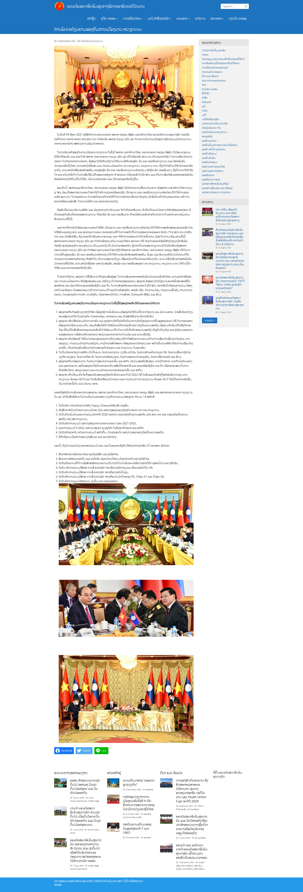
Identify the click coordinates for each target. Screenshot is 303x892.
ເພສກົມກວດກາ (209, 141)
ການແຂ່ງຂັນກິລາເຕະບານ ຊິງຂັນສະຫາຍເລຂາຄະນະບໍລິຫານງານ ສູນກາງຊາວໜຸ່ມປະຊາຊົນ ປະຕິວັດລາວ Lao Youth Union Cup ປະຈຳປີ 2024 (192, 790)
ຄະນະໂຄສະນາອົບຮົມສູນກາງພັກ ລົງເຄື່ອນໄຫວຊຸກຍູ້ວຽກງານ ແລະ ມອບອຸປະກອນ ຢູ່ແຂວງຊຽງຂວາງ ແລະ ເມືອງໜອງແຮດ (230, 261)
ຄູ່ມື (203, 106)
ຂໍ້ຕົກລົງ (205, 93)
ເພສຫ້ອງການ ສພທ (211, 179)
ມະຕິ (204, 115)
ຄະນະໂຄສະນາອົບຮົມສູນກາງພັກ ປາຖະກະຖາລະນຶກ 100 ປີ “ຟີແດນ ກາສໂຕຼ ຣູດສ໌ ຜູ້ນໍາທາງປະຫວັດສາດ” (230, 282)
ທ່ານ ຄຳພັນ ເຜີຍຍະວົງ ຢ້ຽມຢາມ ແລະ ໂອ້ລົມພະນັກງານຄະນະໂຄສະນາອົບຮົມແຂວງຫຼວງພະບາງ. (228, 215)
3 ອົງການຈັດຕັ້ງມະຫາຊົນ (214, 50)
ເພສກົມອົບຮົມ (209, 158)
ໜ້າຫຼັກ (91, 18)
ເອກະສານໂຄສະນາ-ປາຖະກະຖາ (216, 192)
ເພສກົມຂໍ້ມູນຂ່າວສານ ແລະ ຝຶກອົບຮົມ (220, 145)
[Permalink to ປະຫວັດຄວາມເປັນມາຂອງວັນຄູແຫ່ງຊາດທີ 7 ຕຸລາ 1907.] (113, 826)
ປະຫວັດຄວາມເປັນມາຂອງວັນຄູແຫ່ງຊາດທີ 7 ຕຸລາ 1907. (137, 828)
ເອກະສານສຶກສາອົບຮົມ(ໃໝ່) (215, 183)
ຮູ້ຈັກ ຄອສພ (108, 18)
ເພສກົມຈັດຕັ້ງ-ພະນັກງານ (213, 149)
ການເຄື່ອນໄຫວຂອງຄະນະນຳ (215, 67)
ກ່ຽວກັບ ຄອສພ (237, 18)
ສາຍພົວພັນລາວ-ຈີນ (211, 128)
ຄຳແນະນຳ (206, 102)
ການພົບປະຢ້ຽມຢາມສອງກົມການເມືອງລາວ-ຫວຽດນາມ (98, 29)
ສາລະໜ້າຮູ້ (207, 136)
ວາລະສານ (182, 18)
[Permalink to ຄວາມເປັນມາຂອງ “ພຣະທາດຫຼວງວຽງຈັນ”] (113, 782)
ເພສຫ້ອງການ (208, 175)
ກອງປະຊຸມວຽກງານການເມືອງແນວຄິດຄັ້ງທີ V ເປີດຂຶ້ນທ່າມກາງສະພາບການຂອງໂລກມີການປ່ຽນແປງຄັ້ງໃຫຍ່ (139, 802)
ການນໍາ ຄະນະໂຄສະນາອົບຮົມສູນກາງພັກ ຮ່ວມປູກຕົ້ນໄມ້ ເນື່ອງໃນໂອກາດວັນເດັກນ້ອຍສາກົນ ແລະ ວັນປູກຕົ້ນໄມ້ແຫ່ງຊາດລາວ (85, 816)
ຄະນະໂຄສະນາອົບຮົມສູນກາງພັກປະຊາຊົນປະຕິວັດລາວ (106, 6)
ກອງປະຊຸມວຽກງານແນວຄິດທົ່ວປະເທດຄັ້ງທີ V (223, 59)
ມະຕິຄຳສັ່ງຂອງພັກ (210, 119)
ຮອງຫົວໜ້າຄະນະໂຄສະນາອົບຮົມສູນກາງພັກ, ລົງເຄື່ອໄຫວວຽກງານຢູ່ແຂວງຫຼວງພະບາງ (230, 303)
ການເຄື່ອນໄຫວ (132, 18)
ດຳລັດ (205, 110)
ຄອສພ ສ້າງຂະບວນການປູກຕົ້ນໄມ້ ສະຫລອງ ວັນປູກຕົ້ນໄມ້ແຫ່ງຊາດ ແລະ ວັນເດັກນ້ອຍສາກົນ (85, 786)
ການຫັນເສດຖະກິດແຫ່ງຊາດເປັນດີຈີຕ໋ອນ (221, 63)
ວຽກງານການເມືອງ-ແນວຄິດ (215, 123)
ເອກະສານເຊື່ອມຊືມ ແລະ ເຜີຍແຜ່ (217, 188)
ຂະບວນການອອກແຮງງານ (214, 80)
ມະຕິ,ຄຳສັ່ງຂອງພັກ (158, 18)
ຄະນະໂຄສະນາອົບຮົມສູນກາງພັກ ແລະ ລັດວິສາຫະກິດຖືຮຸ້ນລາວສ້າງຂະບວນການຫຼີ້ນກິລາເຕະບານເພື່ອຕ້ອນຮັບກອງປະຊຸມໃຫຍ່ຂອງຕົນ (192, 824)
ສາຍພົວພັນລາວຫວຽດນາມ (92, 41)
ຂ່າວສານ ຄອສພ (209, 89)
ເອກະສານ (216, 18)
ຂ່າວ (204, 85)
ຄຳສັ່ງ (204, 97)
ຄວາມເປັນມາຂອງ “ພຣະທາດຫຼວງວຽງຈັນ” (139, 782)
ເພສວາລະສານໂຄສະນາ (212, 171)
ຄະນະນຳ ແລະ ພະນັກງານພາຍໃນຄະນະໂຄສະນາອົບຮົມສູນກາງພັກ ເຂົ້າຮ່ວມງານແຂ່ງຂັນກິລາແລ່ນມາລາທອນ (191, 851)
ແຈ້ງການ (200, 18)
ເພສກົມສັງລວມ (209, 153)
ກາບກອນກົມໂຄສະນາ (212, 72)
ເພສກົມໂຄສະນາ (209, 162)
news (205, 54)
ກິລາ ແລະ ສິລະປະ (210, 76)
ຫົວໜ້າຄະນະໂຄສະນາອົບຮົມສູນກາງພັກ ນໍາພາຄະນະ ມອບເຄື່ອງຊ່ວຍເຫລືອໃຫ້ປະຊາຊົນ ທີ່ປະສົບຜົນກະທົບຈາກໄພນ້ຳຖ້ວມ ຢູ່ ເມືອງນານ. (230, 237)
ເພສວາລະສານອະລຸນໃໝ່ (213, 166)
